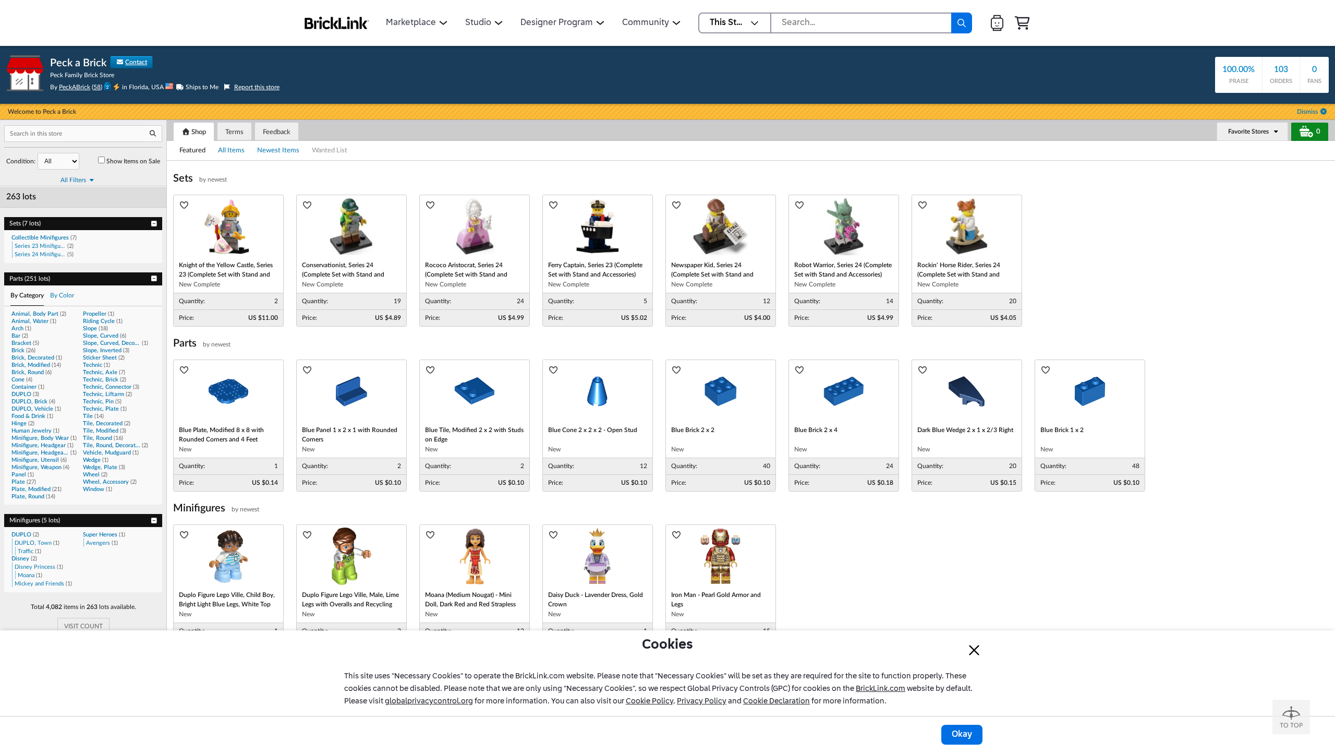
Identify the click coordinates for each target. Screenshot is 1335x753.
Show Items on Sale (133, 161)
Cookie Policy (649, 701)
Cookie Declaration (776, 701)
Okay (962, 735)
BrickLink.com (880, 688)
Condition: (20, 161)
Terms (234, 132)
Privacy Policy (701, 701)
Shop (198, 132)
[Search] (961, 23)
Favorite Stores (1248, 131)
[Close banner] (974, 650)
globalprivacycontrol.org (429, 701)
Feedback (276, 132)
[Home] (337, 23)
